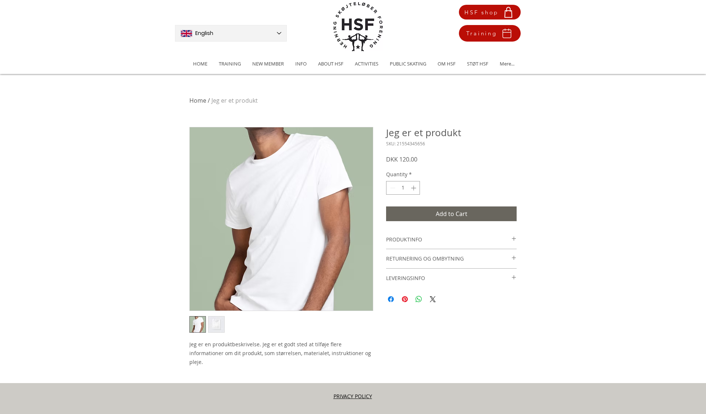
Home (197, 100)
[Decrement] (391, 187)
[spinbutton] (403, 187)
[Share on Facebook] (390, 299)
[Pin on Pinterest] (404, 299)
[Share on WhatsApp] (418, 299)
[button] (267, 64)
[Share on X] (432, 299)
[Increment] (414, 187)
